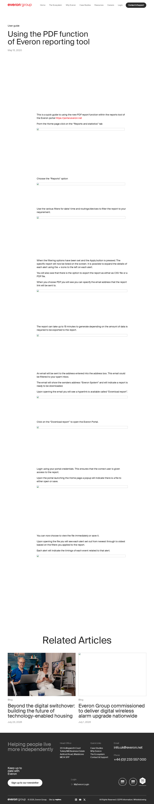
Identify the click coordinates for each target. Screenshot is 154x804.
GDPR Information (124, 799)
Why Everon (95, 751)
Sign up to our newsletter (25, 782)
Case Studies (96, 748)
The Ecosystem (97, 754)
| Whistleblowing (139, 799)
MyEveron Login (81, 784)
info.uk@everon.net (128, 747)
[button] (71, 5)
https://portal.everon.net (69, 118)
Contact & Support (136, 5)
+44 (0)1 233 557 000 (130, 759)
